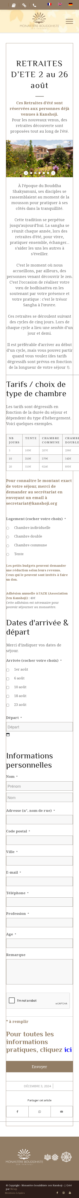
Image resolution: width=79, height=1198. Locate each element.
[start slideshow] (26, 173)
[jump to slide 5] (48, 173)
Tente (19, 553)
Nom (12, 776)
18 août (20, 695)
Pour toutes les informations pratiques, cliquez (39, 1042)
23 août (20, 704)
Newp (13, 1188)
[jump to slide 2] (35, 173)
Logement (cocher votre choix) (36, 518)
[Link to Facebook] (57, 1193)
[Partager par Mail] (62, 1111)
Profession (17, 913)
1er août (21, 669)
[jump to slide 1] (31, 173)
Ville (12, 851)
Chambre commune (30, 545)
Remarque (15, 954)
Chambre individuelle (32, 527)
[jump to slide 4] (44, 173)
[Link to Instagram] (63, 1193)
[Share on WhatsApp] (40, 1111)
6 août (19, 678)
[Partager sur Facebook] (17, 1111)
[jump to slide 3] (39, 173)
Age (11, 934)
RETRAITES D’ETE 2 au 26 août (39, 74)
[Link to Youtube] (70, 1193)
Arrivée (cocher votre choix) (34, 660)
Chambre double (28, 536)
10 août (20, 686)
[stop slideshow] (52, 173)
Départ (14, 717)
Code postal (18, 831)
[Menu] (67, 21)
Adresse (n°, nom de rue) (30, 810)
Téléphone (17, 893)
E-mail (13, 872)
